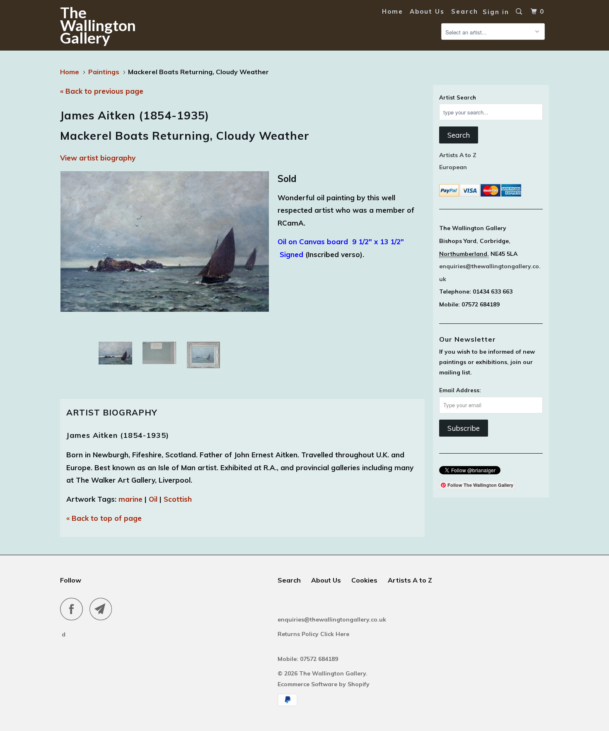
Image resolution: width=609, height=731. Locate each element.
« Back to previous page (101, 91)
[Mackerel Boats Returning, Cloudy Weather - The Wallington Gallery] (164, 241)
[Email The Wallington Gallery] (103, 608)
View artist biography (97, 157)
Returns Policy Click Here (314, 634)
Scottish (178, 499)
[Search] (520, 11)
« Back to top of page (104, 518)
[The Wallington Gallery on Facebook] (73, 608)
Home (392, 11)
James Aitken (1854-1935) (117, 435)
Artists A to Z (457, 155)
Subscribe (463, 428)
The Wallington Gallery (98, 25)
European (453, 167)
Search (464, 11)
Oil (153, 499)
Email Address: (460, 390)
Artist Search (457, 97)
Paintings (103, 72)
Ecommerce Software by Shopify (324, 684)
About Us (427, 11)
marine (130, 499)
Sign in (496, 12)
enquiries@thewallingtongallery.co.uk (332, 619)
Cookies (364, 580)
